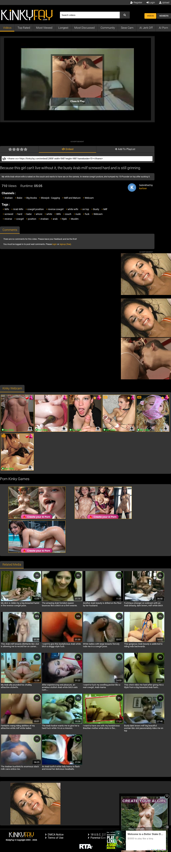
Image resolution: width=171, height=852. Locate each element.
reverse (8, 219)
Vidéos (7, 27)
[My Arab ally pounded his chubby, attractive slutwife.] (21, 682)
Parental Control (100, 837)
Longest (63, 27)
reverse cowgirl (55, 209)
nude (78, 214)
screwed (9, 214)
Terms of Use (55, 837)
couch (68, 214)
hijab (64, 219)
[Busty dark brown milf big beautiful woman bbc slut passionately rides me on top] (144, 723)
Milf (105, 209)
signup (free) (65, 244)
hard (19, 214)
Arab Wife (18, 209)
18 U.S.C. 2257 (99, 834)
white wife (73, 209)
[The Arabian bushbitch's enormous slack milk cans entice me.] (21, 764)
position (32, 219)
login (54, 244)
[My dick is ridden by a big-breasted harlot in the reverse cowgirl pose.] (21, 600)
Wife (7, 209)
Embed (69, 149)
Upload (165, 2)
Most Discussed (84, 27)
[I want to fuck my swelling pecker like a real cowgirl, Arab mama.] (103, 682)
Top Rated (24, 27)
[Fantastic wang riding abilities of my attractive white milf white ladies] (21, 723)
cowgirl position (35, 209)
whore (39, 214)
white (49, 214)
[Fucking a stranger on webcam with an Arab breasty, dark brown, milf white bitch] (144, 600)
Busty (96, 209)
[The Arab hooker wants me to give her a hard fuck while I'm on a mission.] (62, 723)
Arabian (9, 198)
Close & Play (77, 101)
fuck (87, 214)
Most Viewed (44, 27)
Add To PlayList (126, 149)
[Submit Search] (125, 15)
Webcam (89, 198)
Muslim (74, 219)
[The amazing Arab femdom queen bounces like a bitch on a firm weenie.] (62, 600)
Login (152, 2)
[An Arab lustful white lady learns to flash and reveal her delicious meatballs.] (62, 764)
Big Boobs (31, 198)
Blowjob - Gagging (50, 198)
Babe (19, 198)
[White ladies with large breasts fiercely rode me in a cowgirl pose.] (103, 641)
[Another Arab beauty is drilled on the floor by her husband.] (103, 600)
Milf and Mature (72, 198)
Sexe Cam (127, 27)
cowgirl (20, 219)
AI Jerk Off (146, 27)
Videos (150, 16)
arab (55, 219)
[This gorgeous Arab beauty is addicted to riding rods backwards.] (144, 641)
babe (29, 214)
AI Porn (163, 27)
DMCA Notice (55, 834)
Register (137, 2)
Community (108, 27)
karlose (143, 188)
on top (85, 209)
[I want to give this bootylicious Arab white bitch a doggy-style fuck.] (62, 641)
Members (163, 16)
